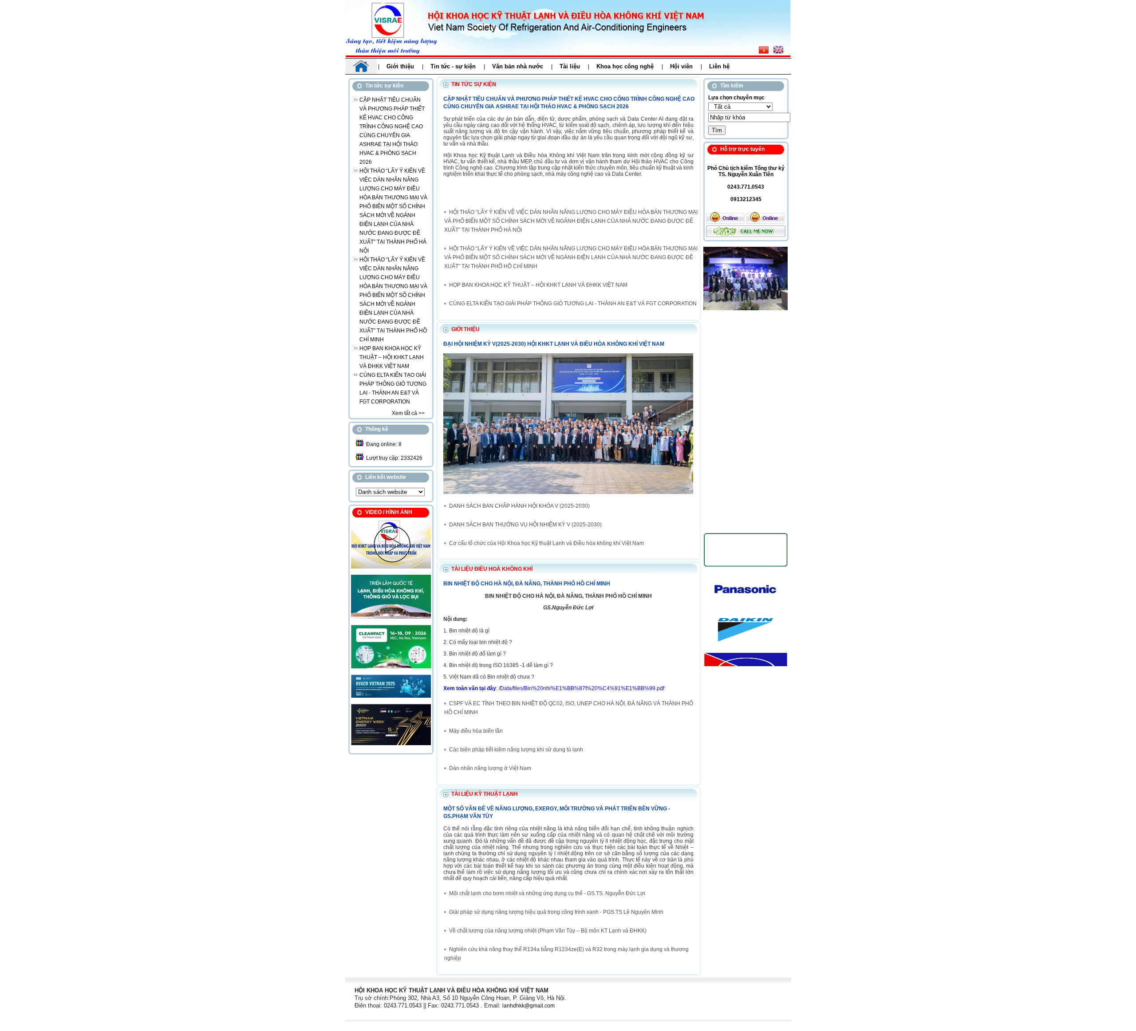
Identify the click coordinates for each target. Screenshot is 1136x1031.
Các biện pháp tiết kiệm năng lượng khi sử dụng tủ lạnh (516, 750)
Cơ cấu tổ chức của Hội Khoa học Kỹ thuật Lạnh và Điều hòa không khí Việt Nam (546, 543)
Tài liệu (570, 66)
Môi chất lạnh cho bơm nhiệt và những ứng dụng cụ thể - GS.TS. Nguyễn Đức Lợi (547, 893)
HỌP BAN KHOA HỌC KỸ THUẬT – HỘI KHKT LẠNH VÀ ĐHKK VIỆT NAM (391, 357)
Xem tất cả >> (408, 413)
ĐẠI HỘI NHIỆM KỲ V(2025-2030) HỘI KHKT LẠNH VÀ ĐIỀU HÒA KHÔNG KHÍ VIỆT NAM (553, 344)
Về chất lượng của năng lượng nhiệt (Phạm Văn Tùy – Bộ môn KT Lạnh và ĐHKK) (548, 931)
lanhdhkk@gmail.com (528, 1006)
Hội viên (681, 66)
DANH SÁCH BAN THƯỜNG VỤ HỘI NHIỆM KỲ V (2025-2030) (525, 524)
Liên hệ (719, 66)
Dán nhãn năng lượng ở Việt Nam (490, 768)
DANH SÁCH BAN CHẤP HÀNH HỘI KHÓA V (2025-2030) (519, 506)
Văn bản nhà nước (517, 66)
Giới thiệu (400, 66)
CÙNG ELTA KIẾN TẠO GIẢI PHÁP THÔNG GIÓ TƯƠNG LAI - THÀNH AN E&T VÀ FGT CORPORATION (573, 303)
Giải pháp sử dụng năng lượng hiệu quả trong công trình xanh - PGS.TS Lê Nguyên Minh (556, 912)
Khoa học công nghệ (625, 66)
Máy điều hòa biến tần (476, 731)
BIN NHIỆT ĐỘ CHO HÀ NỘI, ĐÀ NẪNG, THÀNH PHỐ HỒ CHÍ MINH (526, 584)
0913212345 (745, 199)
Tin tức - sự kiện (453, 66)
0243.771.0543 (745, 187)
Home (361, 66)
